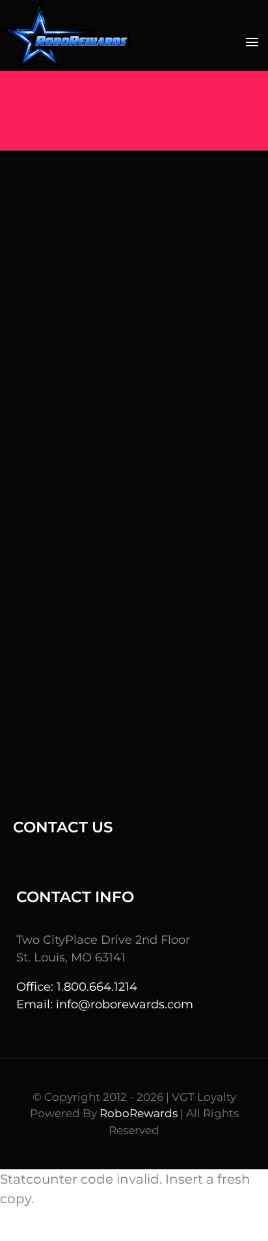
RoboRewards (139, 1113)
